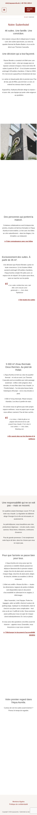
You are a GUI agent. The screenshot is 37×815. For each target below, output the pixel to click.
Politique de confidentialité (18, 804)
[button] (30, 9)
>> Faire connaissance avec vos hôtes (18, 241)
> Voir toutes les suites (26, 300)
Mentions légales (18, 801)
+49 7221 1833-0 (26, 3)
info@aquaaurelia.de (12, 3)
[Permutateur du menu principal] (4, 10)
